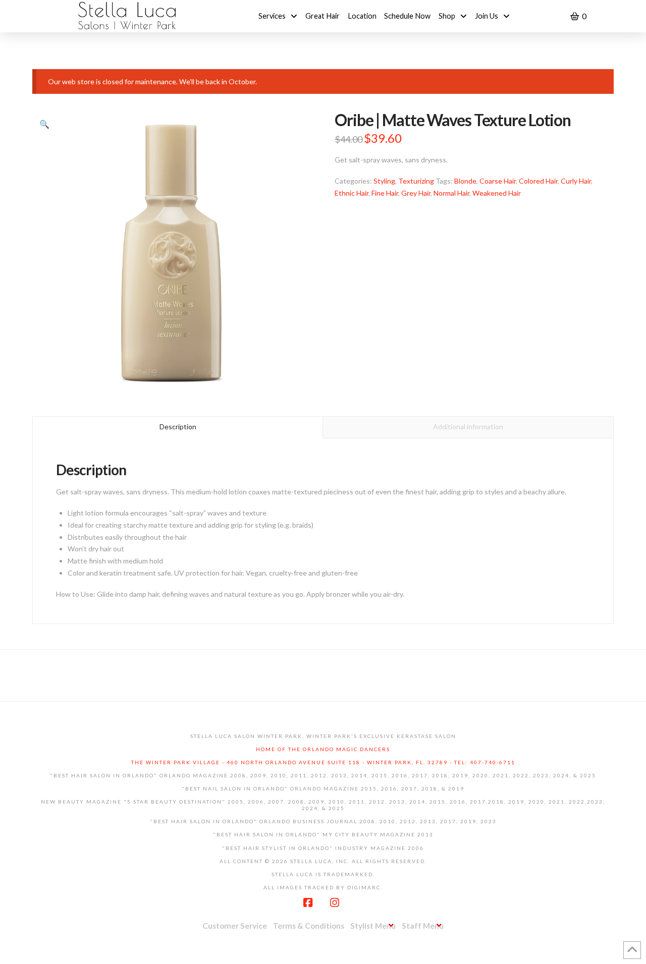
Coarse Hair (497, 181)
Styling (384, 181)
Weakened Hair (496, 193)
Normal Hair (451, 193)
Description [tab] (177, 426)
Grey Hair (415, 193)
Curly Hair (576, 181)
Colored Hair (538, 181)
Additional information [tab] (468, 426)
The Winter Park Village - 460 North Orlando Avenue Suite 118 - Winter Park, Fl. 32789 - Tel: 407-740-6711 (323, 762)
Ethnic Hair (351, 193)
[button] (580, 16)
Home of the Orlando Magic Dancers (323, 749)
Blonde (465, 181)
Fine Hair (384, 193)
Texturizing (416, 181)
